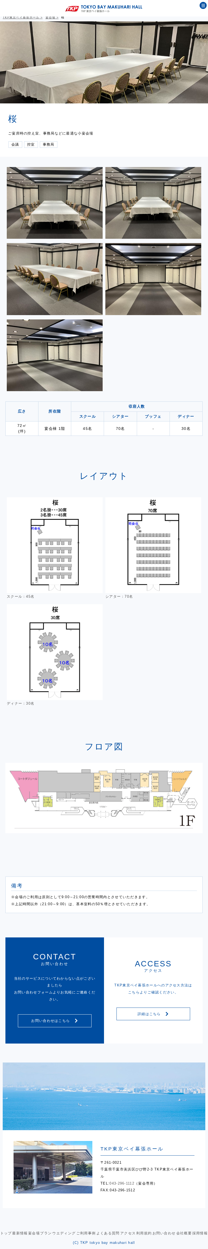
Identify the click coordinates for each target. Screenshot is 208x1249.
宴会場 (51, 17)
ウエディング (64, 1233)
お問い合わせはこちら (51, 1021)
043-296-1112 (121, 1183)
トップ (6, 1233)
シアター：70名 (119, 596)
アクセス (128, 1233)
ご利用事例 (86, 1233)
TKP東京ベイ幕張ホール (21, 17)
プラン (46, 1233)
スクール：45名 (20, 596)
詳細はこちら (150, 1014)
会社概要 (184, 1233)
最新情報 (20, 1233)
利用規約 (144, 1233)
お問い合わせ (164, 1233)
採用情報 (200, 1233)
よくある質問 (108, 1233)
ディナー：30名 (20, 703)
